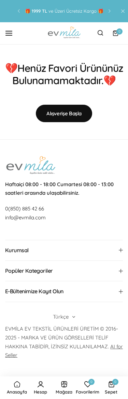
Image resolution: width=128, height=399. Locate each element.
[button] (19, 11)
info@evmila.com (25, 217)
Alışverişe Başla (64, 113)
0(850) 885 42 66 (24, 208)
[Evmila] (64, 33)
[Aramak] (100, 33)
